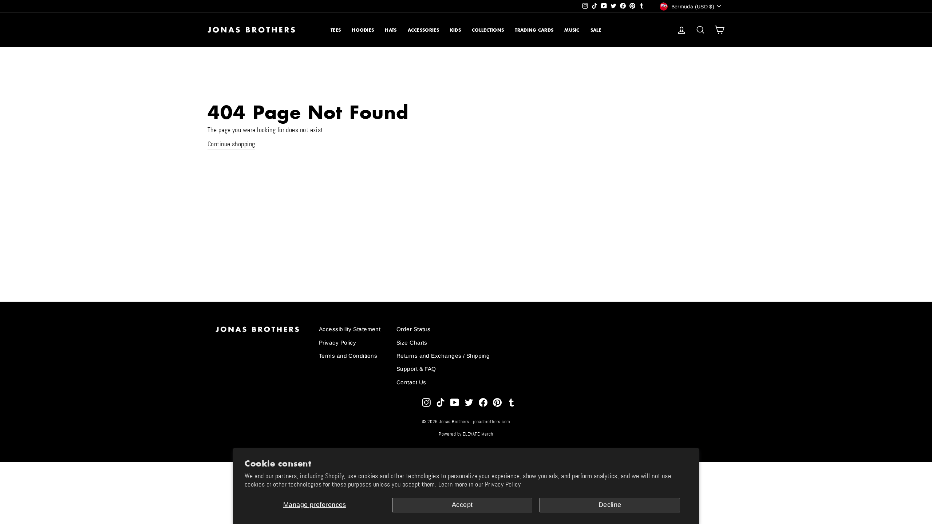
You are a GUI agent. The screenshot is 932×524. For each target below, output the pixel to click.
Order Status (413, 329)
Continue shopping (231, 144)
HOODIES (363, 30)
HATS (390, 30)
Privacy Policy (503, 484)
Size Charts (411, 343)
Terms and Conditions (348, 356)
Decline (610, 504)
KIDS (455, 30)
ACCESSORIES (423, 30)
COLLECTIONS (488, 30)
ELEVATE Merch (478, 434)
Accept (462, 504)
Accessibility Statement (349, 329)
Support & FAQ (416, 369)
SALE (596, 30)
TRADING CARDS (534, 30)
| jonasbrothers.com (490, 422)
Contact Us (411, 382)
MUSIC (572, 30)
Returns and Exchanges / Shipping (443, 356)
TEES (336, 30)
